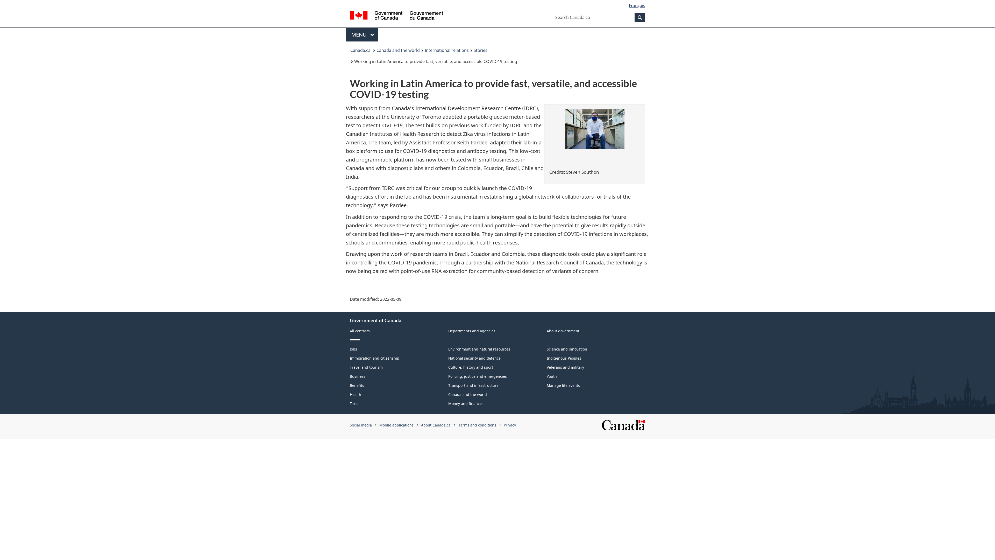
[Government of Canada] (396, 16)
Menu (359, 34)
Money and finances (466, 403)
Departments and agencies (471, 330)
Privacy (510, 425)
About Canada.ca (436, 425)
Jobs (353, 349)
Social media (361, 425)
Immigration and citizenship (374, 358)
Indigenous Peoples (564, 358)
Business (357, 376)
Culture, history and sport (470, 367)
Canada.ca (360, 50)
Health (355, 394)
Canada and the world (398, 50)
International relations (447, 50)
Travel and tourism (366, 367)
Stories (480, 50)
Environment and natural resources (479, 349)
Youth (552, 376)
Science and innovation (567, 349)
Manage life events (563, 385)
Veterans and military (565, 367)
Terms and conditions (477, 425)
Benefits (357, 385)
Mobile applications (396, 425)
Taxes (354, 403)
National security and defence (474, 358)
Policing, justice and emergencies (477, 376)
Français (637, 5)
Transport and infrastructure (473, 385)
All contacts (360, 330)
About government (563, 330)
